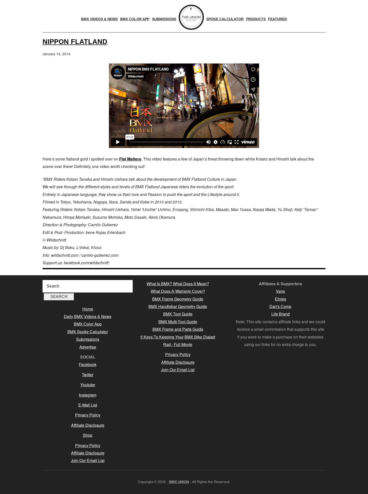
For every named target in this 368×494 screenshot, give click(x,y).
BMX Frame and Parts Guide (177, 329)
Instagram (87, 395)
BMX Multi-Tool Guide (177, 321)
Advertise (87, 347)
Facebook (87, 364)
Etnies (280, 299)
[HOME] (191, 17)
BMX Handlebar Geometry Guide (177, 306)
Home (87, 309)
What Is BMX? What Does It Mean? (178, 283)
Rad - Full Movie (177, 344)
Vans (280, 291)
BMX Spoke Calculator (87, 331)
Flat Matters (130, 159)
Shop (87, 435)
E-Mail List (87, 405)
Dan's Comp (280, 306)
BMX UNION (179, 482)
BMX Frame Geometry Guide (177, 299)
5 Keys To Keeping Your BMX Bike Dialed (177, 337)
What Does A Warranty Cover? (178, 291)
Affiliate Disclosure (87, 425)
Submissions (87, 339)
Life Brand (280, 314)
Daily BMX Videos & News (87, 316)
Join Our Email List (87, 460)
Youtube (87, 385)
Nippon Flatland (75, 42)
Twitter (87, 375)
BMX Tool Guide (178, 314)
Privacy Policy (87, 415)
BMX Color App (88, 324)
